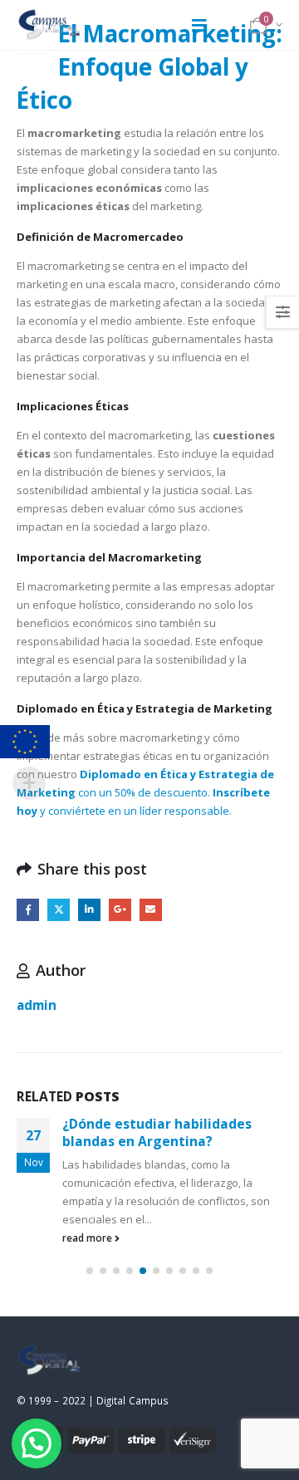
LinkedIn (89, 910)
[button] (89, 1270)
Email (151, 910)
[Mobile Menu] (199, 25)
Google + (120, 910)
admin (36, 1005)
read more (88, 1237)
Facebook (28, 910)
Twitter (58, 910)
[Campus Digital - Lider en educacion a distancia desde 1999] (50, 24)
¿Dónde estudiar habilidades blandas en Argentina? (157, 1132)
